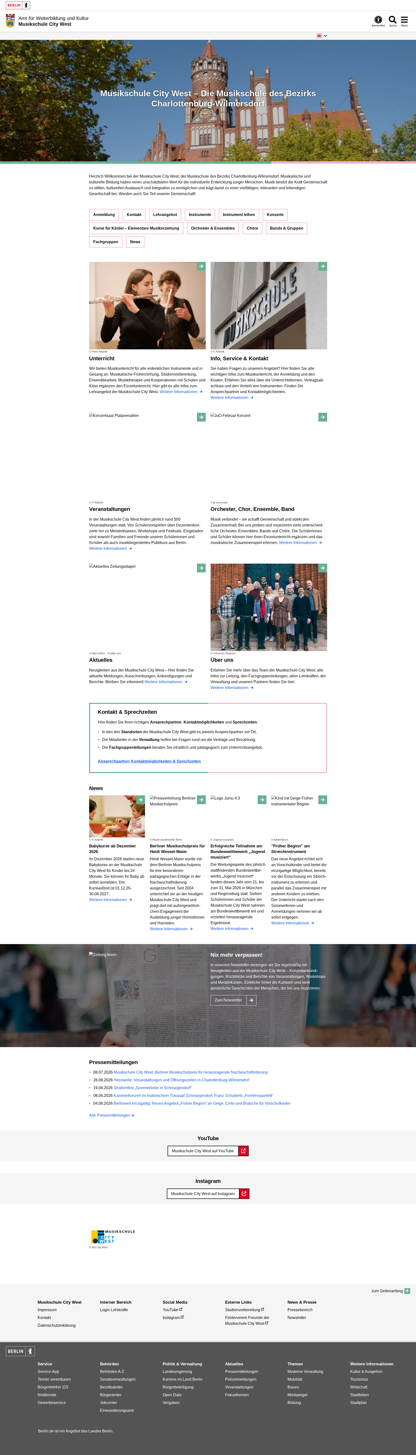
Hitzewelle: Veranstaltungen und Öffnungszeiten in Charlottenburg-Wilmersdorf (181, 1080)
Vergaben (171, 1403)
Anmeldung (104, 215)
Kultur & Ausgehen (366, 1371)
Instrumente (200, 215)
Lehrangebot (165, 215)
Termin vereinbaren (54, 1379)
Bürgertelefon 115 (53, 1387)
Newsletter (297, 1318)
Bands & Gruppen (286, 228)
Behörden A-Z (112, 1371)
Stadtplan (358, 1403)
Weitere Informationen (179, 392)
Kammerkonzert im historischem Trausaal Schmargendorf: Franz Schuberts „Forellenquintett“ (193, 1095)
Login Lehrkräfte (114, 1310)
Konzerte (275, 215)
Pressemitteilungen (241, 1371)
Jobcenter (108, 1403)
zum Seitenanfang (387, 1291)
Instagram (171, 1318)
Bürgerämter (110, 1395)
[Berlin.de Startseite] (18, 5)
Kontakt (134, 215)
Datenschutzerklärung (57, 1325)
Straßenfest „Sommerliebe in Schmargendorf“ (153, 1088)
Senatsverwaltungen (118, 1379)
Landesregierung (177, 1371)
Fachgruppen (105, 242)
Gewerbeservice (52, 1403)
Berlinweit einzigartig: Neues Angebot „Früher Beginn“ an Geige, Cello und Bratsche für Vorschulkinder (202, 1103)
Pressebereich (300, 1310)
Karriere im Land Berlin (183, 1379)
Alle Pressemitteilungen (109, 1115)
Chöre (252, 228)
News (135, 242)
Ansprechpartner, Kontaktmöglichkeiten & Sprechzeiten (149, 761)
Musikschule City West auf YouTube (203, 1151)
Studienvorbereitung (242, 1310)
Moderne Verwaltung (305, 1371)
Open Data (172, 1395)
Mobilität (295, 1379)
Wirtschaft (358, 1387)
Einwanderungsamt (117, 1410)
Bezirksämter (111, 1387)
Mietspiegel (297, 1395)
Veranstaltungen (239, 1387)
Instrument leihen (239, 215)
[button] (321, 35)
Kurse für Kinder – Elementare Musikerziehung (136, 228)
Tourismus (359, 1379)
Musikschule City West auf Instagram (203, 1194)
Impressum (47, 1310)
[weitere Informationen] (10, 20)
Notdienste (47, 1395)
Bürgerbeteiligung (178, 1387)
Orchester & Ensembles (213, 228)
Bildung (294, 1403)
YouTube (170, 1310)
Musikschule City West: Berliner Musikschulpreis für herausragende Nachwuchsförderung (191, 1072)
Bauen (293, 1387)
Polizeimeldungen (240, 1379)
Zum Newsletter (228, 1000)
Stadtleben (359, 1395)
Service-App (48, 1371)
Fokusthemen (237, 1395)
